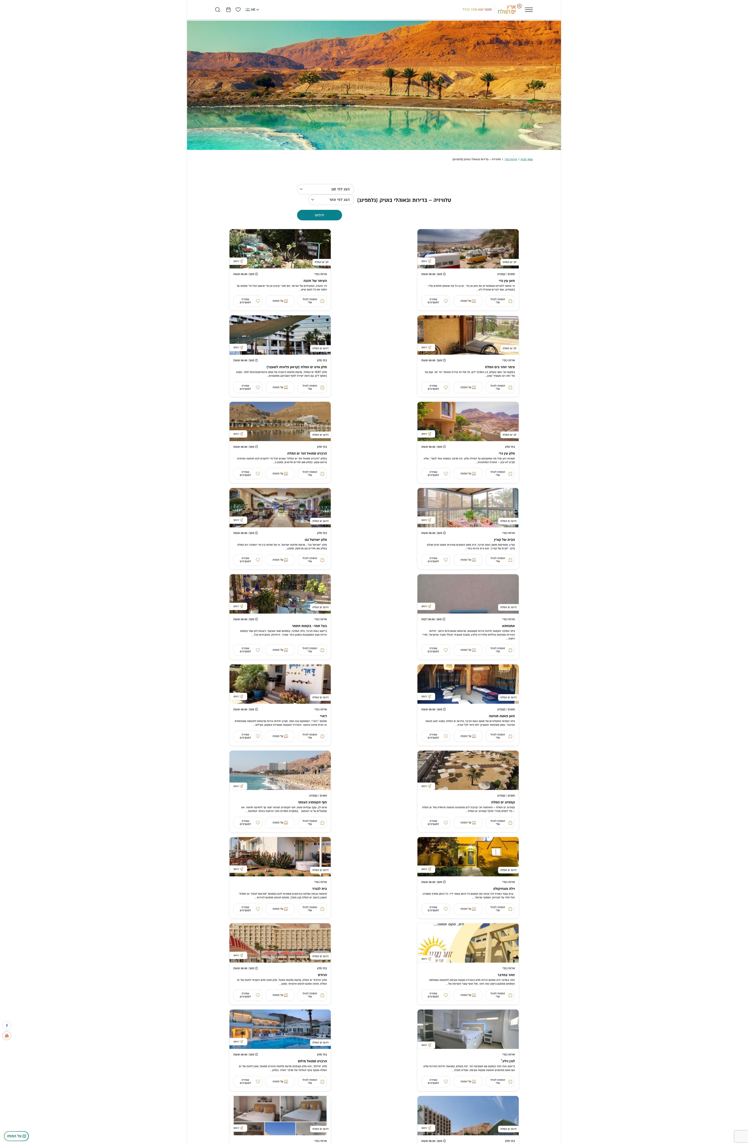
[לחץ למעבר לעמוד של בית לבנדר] (280, 856)
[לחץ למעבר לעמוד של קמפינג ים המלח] (468, 770)
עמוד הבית (527, 159)
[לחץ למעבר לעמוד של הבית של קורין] (468, 507)
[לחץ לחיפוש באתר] (217, 9)
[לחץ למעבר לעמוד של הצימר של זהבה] (280, 248)
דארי (323, 716)
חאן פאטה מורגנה (502, 716)
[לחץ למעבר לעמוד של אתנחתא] (468, 594)
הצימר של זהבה (315, 281)
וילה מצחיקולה (504, 888)
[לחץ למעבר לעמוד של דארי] (280, 684)
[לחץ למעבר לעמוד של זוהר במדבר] (468, 943)
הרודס (322, 975)
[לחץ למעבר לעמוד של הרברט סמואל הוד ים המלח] (280, 421)
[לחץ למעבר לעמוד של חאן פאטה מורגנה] (468, 684)
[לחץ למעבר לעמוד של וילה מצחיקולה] (468, 856)
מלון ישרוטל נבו (316, 539)
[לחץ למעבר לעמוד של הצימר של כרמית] (280, 1115)
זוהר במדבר (506, 975)
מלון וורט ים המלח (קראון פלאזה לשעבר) (296, 367)
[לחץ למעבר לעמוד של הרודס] (280, 943)
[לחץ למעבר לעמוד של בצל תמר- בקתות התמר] (280, 594)
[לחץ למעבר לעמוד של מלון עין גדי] (468, 421)
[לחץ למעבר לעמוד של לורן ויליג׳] (468, 1029)
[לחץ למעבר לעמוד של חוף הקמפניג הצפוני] (280, 770)
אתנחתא (508, 626)
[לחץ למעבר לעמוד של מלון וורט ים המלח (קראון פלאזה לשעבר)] (280, 335)
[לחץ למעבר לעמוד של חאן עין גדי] (468, 248)
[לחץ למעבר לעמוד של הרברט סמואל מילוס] (280, 1029)
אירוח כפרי (511, 159)
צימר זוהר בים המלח (500, 367)
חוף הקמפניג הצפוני (312, 802)
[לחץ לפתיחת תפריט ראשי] (529, 10)
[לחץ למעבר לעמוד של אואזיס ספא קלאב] (468, 1115)
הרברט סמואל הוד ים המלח (307, 453)
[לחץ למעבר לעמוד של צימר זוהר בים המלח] (468, 335)
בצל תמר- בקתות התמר (309, 626)
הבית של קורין (504, 539)
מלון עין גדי (507, 453)
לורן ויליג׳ (508, 1061)
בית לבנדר (319, 888)
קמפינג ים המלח (503, 802)
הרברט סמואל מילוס (312, 1061)
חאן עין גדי (507, 281)
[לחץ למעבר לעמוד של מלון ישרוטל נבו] (280, 507)
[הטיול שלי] (228, 9)
